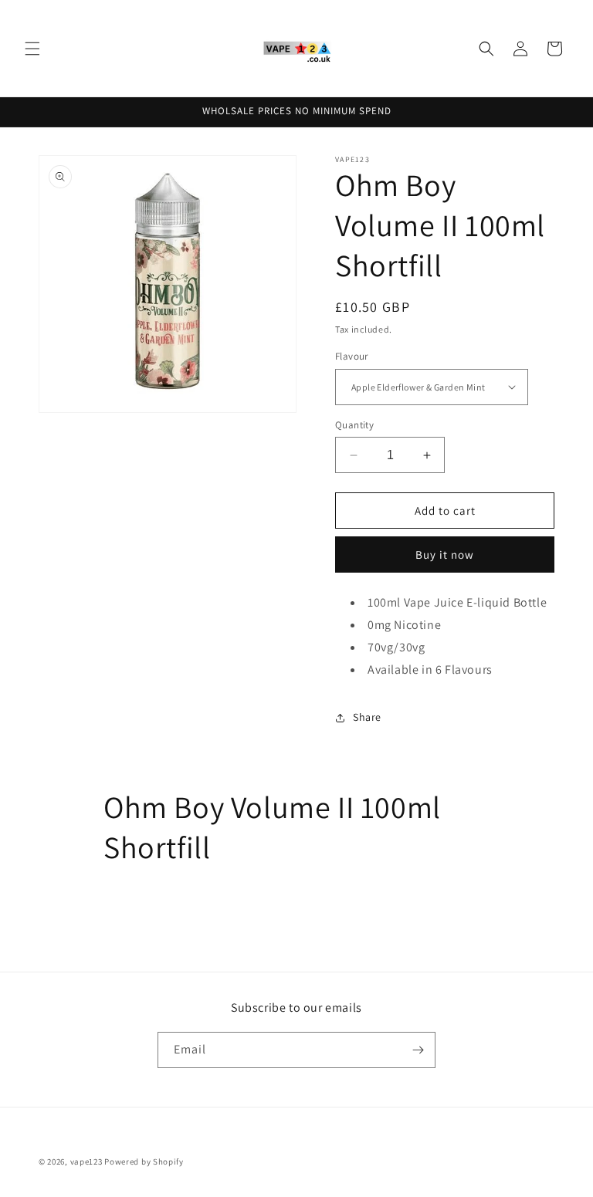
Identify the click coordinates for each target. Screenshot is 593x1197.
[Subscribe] (418, 1050)
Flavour (351, 356)
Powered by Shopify (144, 1161)
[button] (32, 49)
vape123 (86, 1161)
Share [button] (367, 717)
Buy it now (444, 554)
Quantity (354, 424)
